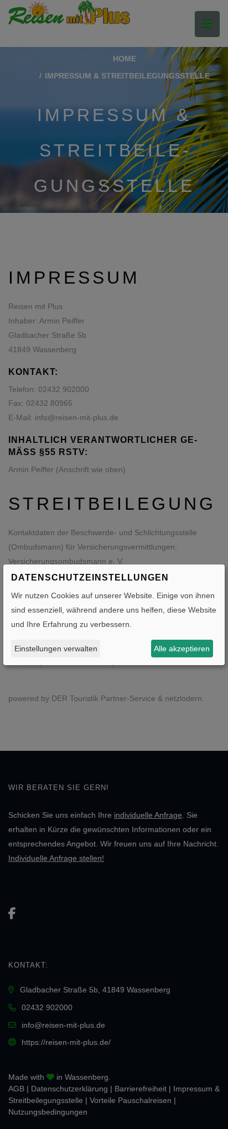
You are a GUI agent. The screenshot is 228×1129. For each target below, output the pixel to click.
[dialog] (114, 614)
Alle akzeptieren (182, 648)
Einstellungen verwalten (55, 648)
